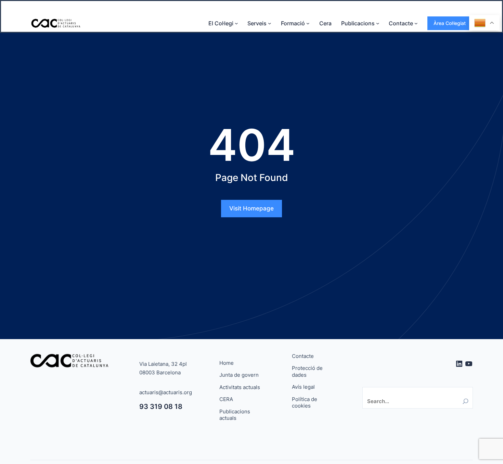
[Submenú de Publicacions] (377, 23)
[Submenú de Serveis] (269, 23)
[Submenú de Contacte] (416, 23)
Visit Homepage (251, 208)
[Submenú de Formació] (308, 23)
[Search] (466, 401)
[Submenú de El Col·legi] (236, 23)
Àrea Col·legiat (450, 23)
